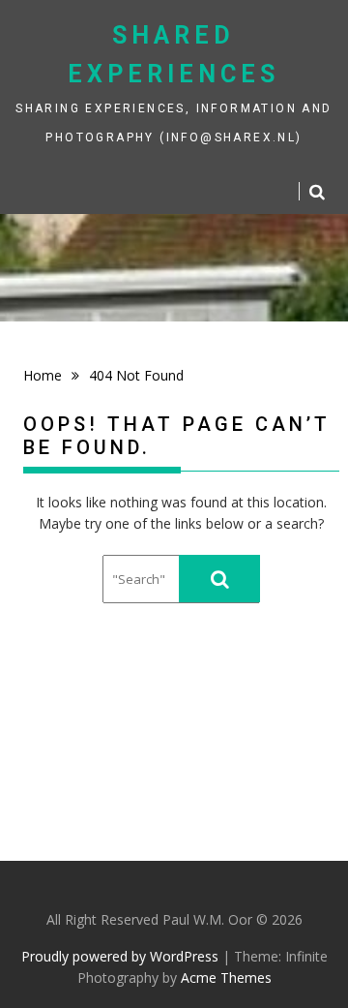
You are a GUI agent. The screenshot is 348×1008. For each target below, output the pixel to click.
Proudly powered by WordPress (119, 956)
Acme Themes (226, 977)
